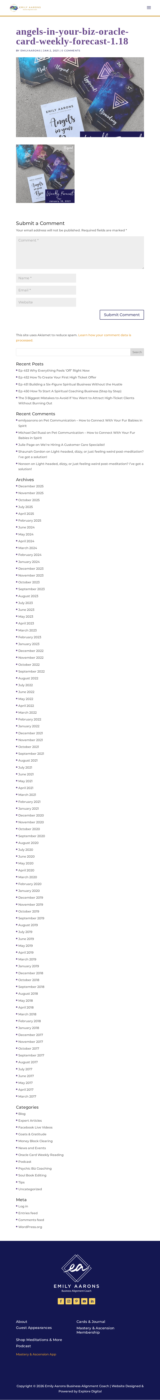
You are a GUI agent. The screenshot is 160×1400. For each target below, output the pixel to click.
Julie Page (26, 445)
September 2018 (31, 987)
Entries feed (28, 1213)
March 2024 (27, 548)
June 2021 (26, 774)
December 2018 (30, 973)
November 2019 (30, 904)
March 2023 (27, 630)
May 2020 (26, 863)
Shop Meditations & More (39, 1340)
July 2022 (25, 685)
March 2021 (27, 795)
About (21, 1322)
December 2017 (30, 1035)
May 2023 (25, 616)
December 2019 (30, 897)
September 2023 (31, 589)
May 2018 (25, 1000)
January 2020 (29, 891)
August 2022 (28, 678)
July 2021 (25, 767)
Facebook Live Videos (35, 1127)
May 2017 (25, 1083)
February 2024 (30, 555)
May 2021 (25, 781)
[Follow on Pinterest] (76, 1301)
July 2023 (25, 603)
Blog (22, 1114)
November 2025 (31, 493)
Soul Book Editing (32, 1175)
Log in (23, 1206)
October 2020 (29, 829)
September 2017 (31, 1055)
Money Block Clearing (35, 1141)
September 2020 (31, 836)
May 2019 (25, 946)
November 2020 (31, 822)
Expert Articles (30, 1120)
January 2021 (28, 808)
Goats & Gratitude (32, 1134)
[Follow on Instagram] (69, 1301)
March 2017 (27, 1096)
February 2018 (29, 1021)
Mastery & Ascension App (36, 1354)
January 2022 (28, 726)
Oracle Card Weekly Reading (41, 1155)
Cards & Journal (90, 1322)
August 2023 (28, 596)
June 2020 (26, 856)
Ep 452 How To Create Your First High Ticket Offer (57, 377)
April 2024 (26, 541)
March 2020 (27, 877)
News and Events (32, 1148)
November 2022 (31, 657)
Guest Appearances (34, 1328)
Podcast (24, 1162)
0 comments (70, 50)
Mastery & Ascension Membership (95, 1330)
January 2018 (28, 1028)
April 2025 (26, 514)
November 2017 (30, 1042)
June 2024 (26, 527)
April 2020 (26, 870)
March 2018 (27, 1014)
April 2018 (26, 1007)
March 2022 (27, 712)
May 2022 (25, 699)
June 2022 (26, 692)
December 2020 (31, 815)
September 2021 (31, 754)
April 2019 (26, 952)
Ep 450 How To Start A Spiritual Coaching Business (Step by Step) (69, 391)
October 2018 (28, 980)
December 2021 (30, 733)
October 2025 (29, 500)
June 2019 (26, 939)
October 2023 (29, 582)
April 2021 (25, 788)
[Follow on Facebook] (61, 1301)
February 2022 (29, 719)
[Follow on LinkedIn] (92, 1301)
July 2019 (25, 932)
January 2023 (28, 644)
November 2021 (30, 740)
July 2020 (25, 850)
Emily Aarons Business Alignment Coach (77, 1386)
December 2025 (31, 486)
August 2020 (28, 843)
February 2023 (29, 637)
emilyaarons (30, 50)
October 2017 (28, 1048)
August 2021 (28, 760)
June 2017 (26, 1076)
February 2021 (29, 802)
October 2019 (28, 911)
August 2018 (28, 993)
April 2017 (26, 1089)
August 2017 (28, 1062)
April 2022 (26, 706)
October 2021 (28, 747)
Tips (21, 1182)
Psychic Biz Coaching (35, 1168)
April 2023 (26, 623)
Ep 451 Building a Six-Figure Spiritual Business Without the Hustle (70, 384)
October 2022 (29, 664)
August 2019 (28, 925)
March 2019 (27, 959)
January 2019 (28, 966)
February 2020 (30, 884)
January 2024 (29, 562)
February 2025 (29, 520)
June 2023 (26, 610)
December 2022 (31, 651)
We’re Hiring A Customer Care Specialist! (72, 445)
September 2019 (31, 918)
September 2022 (31, 671)
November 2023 (31, 575)
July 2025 (25, 507)
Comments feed (31, 1220)
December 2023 (31, 568)
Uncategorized (30, 1189)
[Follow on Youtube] (84, 1301)
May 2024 (26, 534)
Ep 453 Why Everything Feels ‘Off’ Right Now (54, 370)
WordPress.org (30, 1227)
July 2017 (25, 1069)
